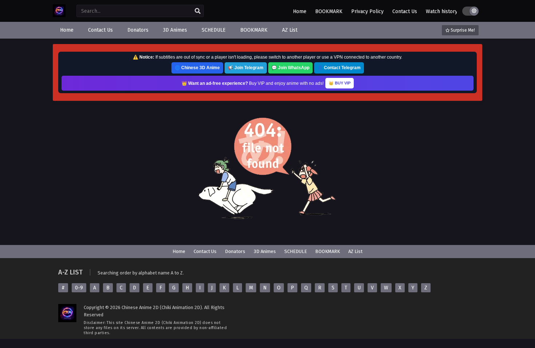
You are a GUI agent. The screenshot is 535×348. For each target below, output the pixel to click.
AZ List (355, 251)
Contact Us (404, 11)
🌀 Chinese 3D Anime (197, 67)
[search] (197, 11)
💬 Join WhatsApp (290, 67)
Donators (235, 251)
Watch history (441, 11)
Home (299, 11)
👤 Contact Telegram (339, 67)
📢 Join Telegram (245, 67)
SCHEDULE (295, 251)
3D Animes (265, 251)
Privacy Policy (367, 11)
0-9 (79, 288)
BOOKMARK (328, 11)
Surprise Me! (462, 30)
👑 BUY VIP (339, 83)
